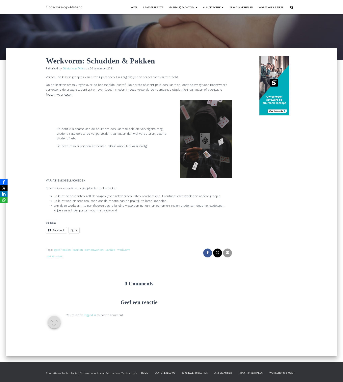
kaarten (78, 249)
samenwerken (94, 249)
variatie (110, 249)
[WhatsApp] (4, 200)
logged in (90, 315)
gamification (62, 249)
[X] (4, 188)
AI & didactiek (212, 7)
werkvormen (55, 256)
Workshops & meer (271, 7)
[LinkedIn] (4, 194)
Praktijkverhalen (241, 7)
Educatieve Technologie (62, 373)
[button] (196, 7)
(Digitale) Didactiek (182, 7)
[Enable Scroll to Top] (335, 374)
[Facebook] (4, 182)
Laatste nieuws (153, 7)
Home (134, 7)
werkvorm (123, 249)
